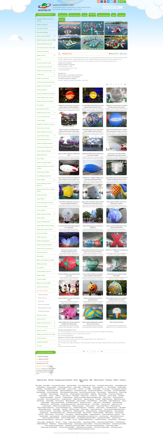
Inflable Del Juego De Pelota (44, 113)
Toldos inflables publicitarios (44, 139)
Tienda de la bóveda (118, 397)
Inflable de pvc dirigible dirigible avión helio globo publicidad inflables (92, 178)
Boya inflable (46, 385)
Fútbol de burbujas (53, 394)
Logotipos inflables (41, 279)
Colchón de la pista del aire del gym (45, 82)
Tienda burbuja (41, 390)
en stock (39, 59)
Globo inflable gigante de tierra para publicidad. (93, 226)
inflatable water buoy (79, 411)
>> (121, 84)
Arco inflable (88, 389)
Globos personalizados (44, 304)
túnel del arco (93, 395)
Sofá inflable (39, 389)
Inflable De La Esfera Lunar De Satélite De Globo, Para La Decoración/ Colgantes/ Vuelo (116, 106)
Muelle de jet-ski (45, 404)
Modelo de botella (70, 401)
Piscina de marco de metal (43, 128)
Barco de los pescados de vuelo (87, 392)
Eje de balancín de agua (80, 390)
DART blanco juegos (74, 409)
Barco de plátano (101, 392)
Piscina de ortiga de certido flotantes (54, 425)
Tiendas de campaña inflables (44, 162)
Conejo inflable (56, 409)
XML (91, 380)
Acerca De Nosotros (75, 15)
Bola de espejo (85, 409)
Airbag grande (40, 256)
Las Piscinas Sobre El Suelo (43, 116)
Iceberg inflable (50, 401)
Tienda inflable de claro (121, 385)
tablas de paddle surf (42, 90)
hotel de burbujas (55, 404)
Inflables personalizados (43, 287)
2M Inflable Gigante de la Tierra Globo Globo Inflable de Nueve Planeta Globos (92, 130)
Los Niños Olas (40, 74)
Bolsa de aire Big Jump (52, 392)
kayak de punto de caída (43, 109)
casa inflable (68, 419)
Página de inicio (63, 15)
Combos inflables (41, 210)
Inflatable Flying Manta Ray (105, 411)
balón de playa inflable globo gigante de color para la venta (92, 323)
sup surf (75, 419)
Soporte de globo (47, 406)
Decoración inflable (51, 387)
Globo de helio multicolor (117, 322)
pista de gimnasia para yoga (68, 404)
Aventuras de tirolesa (42, 252)
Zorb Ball (80, 389)
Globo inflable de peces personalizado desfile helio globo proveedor (116, 299)
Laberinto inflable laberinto (43, 221)
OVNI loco (58, 395)
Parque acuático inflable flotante (102, 423)
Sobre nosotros (99, 380)
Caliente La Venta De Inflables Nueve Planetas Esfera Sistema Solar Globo (69, 130)
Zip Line (124, 401)
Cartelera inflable (45, 402)
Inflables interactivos (42, 237)
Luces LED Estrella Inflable (119, 390)
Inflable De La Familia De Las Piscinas (46, 124)
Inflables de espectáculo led (44, 323)
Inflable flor (93, 394)
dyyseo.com (106, 433)
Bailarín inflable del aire (114, 401)
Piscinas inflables (41, 120)
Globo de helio (123, 392)
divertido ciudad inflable (43, 51)
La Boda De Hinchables (42, 342)
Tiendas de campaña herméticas (45, 143)
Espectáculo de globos (42, 290)
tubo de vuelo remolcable (83, 404)
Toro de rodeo (105, 389)
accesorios (39, 346)
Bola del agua (102, 395)
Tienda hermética (111, 387)
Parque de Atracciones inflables (84, 427)
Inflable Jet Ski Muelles (42, 24)
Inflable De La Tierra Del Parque (44, 70)
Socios (76, 380)
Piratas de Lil (58, 397)
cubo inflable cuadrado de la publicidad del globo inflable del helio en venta (116, 178)
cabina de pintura (103, 416)
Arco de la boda (59, 414)
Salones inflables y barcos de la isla (45, 97)
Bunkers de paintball (42, 195)
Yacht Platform (122, 419)
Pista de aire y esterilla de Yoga (101, 427)
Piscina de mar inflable (52, 390)
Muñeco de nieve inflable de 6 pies (61, 406)
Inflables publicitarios (42, 264)
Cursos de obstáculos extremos (44, 67)
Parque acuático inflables (75, 422)
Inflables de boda (77, 399)
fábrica (114, 15)
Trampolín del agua (68, 397)
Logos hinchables (72, 389)
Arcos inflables (40, 267)
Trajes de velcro (107, 397)
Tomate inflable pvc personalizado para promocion (69, 274)
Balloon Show (123, 53)
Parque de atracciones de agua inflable (75, 425)
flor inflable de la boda (111, 407)
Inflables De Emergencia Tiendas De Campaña (45, 167)
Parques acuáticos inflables (43, 36)
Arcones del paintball (97, 387)
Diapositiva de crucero (85, 402)
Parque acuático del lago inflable (49, 427)
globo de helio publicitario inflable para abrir (69, 154)
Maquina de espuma (107, 399)
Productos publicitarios (42, 326)
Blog (81, 381)
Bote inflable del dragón (72, 402)
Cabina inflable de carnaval (117, 416)
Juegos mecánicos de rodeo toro (45, 248)
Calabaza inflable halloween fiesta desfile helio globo (92, 299)
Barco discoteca (67, 395)
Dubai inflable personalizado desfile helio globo (116, 274)
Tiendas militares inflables (43, 172)
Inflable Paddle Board (42, 423)
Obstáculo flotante (117, 402)
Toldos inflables (40, 158)
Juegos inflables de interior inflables (45, 225)
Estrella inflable (41, 387)
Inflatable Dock (50, 422)
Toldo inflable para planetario (44, 176)
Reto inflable (76, 395)
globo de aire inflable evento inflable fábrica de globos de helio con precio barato (116, 130)
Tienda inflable (77, 387)
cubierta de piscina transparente (45, 419)
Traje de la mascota (112, 392)
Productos (93, 14)
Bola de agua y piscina (116, 427)
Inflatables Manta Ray (91, 411)
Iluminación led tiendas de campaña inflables (46, 190)
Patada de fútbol (43, 395)
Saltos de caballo (112, 395)
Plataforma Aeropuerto (78, 406)
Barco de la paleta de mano (53, 399)
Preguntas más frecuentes (63, 380)
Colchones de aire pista (45, 411)
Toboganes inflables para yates (44, 44)
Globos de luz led (41, 319)
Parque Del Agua (112, 419)
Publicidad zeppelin (43, 294)
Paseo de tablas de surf (96, 409)
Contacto (123, 380)
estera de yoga (59, 419)
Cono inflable (107, 390)
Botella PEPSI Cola (67, 411)
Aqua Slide (64, 409)
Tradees (65, 422)
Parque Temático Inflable (89, 422)
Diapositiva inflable (71, 385)
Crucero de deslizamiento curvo (63, 407)
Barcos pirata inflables (42, 206)
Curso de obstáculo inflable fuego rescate (114, 409)
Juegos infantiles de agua (43, 135)
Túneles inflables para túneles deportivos (44, 184)
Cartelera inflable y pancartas (44, 271)
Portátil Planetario (120, 422)
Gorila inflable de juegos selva (57, 412)
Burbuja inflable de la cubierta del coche (87, 416)
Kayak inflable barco (92, 401)
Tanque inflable (103, 401)
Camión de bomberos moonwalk (45, 202)
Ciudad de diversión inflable (119, 423)
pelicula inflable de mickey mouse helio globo (69, 299)
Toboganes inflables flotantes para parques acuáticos (81, 429)
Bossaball (98, 399)
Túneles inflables (41, 218)
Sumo (123, 414)
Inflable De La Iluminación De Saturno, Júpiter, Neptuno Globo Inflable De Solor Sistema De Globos (69, 106)
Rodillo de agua (86, 387)
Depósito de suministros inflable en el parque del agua (87, 397)
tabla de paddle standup (44, 409)
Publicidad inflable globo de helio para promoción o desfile (92, 154)
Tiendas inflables (41, 179)
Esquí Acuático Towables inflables (105, 422)
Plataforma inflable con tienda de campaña (45, 20)
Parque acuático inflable (112, 425)
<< (110, 84)
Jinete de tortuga (119, 412)
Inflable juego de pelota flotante (45, 229)
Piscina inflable (57, 411)
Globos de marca (42, 298)
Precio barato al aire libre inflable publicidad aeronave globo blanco (116, 154)
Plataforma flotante (115, 406)
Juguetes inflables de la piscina (44, 132)
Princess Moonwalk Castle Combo (86, 385)
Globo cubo (41, 301)
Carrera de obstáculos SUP (64, 387)
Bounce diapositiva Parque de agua (69, 392)
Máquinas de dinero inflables (44, 283)
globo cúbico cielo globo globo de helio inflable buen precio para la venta (93, 202)
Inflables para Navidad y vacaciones (46, 334)
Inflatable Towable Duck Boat (86, 419)
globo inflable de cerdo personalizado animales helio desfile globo (69, 323)
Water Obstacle (109, 412)
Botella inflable (97, 389)
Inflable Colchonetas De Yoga (44, 86)
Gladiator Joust (84, 395)
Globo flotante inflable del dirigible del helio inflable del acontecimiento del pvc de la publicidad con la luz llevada (69, 178)
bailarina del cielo (116, 418)
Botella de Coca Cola (117, 404)
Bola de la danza (60, 401)
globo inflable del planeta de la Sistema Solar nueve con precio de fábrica (93, 250)
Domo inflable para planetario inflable (86, 418)
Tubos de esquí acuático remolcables (46, 47)
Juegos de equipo (81, 401)
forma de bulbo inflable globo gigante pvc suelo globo (69, 226)
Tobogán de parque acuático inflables (79, 394)
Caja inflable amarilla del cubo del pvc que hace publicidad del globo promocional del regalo (69, 202)
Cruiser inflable (95, 404)
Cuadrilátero (91, 407)
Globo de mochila (105, 404)
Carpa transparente (54, 416)
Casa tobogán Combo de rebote (105, 385)
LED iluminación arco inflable (74, 412)
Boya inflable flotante (49, 389)
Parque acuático (100, 407)
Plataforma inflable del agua (65, 423)
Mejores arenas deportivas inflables (45, 260)
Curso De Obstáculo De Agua (44, 63)
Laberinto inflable (61, 389)
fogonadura (122, 15)
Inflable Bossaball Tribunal (43, 241)
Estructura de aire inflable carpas (45, 147)
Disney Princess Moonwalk (115, 394)
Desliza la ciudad (49, 414)
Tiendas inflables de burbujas (44, 151)
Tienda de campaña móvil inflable (50, 418)
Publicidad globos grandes (44, 308)
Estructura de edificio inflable (68, 416)
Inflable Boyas (52, 423)
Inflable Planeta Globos (44, 311)
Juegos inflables (41, 199)
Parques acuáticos (90, 406)
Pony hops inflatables (42, 233)
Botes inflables (40, 105)
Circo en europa (69, 414)
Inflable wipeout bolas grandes (44, 244)
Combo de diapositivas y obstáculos (111, 414)
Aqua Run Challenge (98, 412)
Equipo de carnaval (41, 330)
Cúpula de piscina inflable (103, 418)
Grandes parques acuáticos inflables (83, 423)
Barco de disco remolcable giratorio (95, 425)
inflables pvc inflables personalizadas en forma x (117, 250)
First (107, 84)
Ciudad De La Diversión (100, 419)
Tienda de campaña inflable (68, 418)
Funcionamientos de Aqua (58, 385)
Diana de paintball (118, 411)
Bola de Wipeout (107, 402)
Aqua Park (40, 414)
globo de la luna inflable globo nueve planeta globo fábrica (116, 226)
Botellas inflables (41, 275)
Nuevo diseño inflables (42, 32)
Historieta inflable (40, 392)
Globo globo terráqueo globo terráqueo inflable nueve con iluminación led (69, 250)
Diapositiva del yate (89, 399)
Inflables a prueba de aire (43, 78)
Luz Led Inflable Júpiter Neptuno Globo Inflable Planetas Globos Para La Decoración (93, 106)
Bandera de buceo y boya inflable (45, 101)
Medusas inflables (102, 394)
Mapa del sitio (83, 380)
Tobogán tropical (44, 412)
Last (125, 84)
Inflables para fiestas (95, 414)
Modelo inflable (122, 387)
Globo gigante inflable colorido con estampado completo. (116, 202)
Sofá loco (51, 395)
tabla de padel (40, 401)
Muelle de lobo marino (119, 399)
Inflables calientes (41, 55)
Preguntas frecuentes (104, 15)
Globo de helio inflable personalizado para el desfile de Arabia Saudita (93, 274)
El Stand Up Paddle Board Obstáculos (46, 93)
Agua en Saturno (87, 412)
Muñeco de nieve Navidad (57, 402)
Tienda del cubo (64, 394)
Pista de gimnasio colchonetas (119, 389)
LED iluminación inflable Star (95, 390)
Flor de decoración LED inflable (66, 427)
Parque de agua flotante (103, 406)
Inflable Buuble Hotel (42, 155)
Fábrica (115, 380)
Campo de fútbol (44, 416)
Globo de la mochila (42, 315)
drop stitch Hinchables (42, 28)
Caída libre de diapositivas (79, 407)
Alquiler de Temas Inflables (81, 414)
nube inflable (122, 407)
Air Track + (58, 422)
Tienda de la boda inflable (46, 397)
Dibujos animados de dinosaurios (45, 407)
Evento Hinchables (41, 338)
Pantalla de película (66, 399)
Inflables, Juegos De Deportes (44, 214)
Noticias (85, 15)
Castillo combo (97, 402)
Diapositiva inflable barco (66, 390)
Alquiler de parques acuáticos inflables (46, 40)
